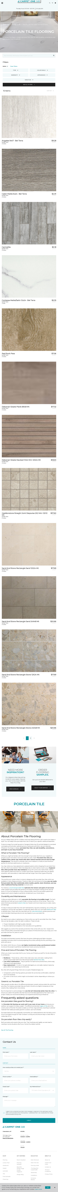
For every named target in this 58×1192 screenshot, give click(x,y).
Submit (29, 1120)
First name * (6, 1052)
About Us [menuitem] (47, 1160)
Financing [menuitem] (5, 1179)
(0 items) (55, 2)
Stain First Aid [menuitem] (34, 1162)
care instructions (37, 911)
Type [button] (14, 70)
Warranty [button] (14, 75)
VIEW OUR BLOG (14, 789)
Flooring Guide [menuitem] (35, 1165)
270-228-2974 (39, 8)
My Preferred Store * (35, 1086)
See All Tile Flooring (7, 1030)
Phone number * (7, 1076)
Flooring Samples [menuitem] (19, 1163)
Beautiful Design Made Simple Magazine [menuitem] (20, 1169)
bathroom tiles (51, 909)
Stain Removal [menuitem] (35, 1160)
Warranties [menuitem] (34, 1172)
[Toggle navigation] (2, 3)
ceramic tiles (22, 903)
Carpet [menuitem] (4, 1168)
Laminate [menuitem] (5, 1171)
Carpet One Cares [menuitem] (48, 1163)
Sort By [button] (49, 90)
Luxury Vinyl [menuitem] (6, 1162)
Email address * (34, 1076)
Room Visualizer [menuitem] (21, 1160)
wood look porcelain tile (16, 888)
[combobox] (27, 55)
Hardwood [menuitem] (5, 1165)
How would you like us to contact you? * (13, 1067)
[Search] (53, 55)
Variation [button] (28, 80)
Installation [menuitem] (34, 1175)
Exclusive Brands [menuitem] (33, 1178)
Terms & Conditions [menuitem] (48, 1170)
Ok (47, 1187)
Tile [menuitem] (4, 1173)
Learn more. (38, 1189)
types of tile (43, 1006)
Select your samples (41, 787)
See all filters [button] (27, 84)
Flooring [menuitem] (5, 1160)
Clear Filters (13, 66)
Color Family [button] (41, 70)
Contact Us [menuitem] (48, 1167)
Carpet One (6, 24)
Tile (19, 24)
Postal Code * (6, 1086)
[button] (49, 3)
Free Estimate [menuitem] (6, 1176)
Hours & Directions (8, 1138)
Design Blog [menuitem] (20, 1174)
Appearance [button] (41, 75)
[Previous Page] (23, 738)
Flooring (13, 24)
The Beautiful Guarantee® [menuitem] (34, 1169)
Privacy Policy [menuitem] (48, 1174)
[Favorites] (52, 3)
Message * (5, 1096)
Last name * (33, 1052)
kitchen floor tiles (39, 959)
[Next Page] (34, 738)
